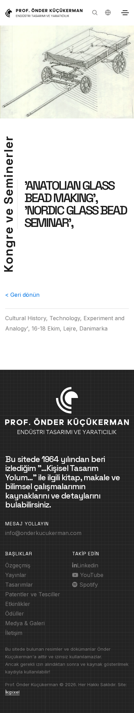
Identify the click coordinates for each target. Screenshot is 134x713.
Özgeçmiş (17, 565)
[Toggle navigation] (125, 12)
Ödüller (14, 613)
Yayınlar (15, 575)
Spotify (88, 584)
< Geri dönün (22, 294)
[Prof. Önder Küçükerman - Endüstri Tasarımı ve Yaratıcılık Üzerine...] (43, 12)
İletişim (13, 632)
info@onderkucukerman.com (43, 532)
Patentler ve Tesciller (32, 594)
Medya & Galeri (25, 623)
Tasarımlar (19, 584)
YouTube (90, 575)
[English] (108, 12)
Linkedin (87, 565)
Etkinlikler (17, 603)
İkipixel (12, 692)
